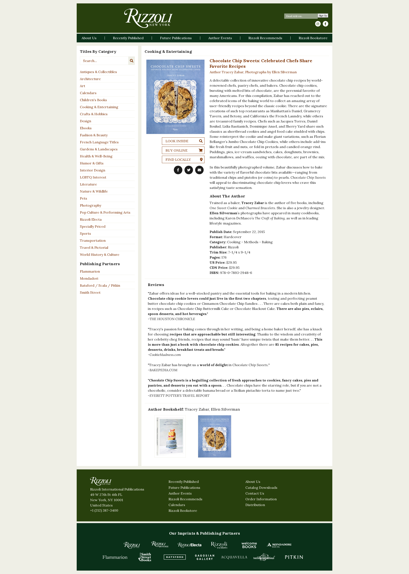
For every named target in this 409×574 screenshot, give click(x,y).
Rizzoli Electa (91, 219)
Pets (83, 198)
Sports (85, 233)
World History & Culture (99, 254)
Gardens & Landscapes (99, 149)
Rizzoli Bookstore (182, 510)
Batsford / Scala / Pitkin (100, 285)
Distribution (255, 505)
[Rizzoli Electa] (189, 545)
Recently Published (183, 481)
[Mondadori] (279, 545)
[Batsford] (175, 557)
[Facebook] (325, 24)
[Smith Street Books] (145, 557)
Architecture (90, 79)
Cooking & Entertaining (99, 107)
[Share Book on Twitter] (188, 170)
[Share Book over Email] (199, 170)
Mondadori (89, 278)
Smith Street (90, 292)
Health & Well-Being (96, 156)
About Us (252, 481)
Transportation (93, 240)
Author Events (180, 493)
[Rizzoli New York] (148, 18)
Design (85, 121)
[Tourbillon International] (264, 557)
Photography (90, 205)
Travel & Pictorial (94, 247)
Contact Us (254, 493)
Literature (88, 184)
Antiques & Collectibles (98, 72)
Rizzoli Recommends (185, 499)
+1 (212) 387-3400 (104, 510)
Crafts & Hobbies (94, 114)
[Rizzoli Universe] (160, 544)
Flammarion (90, 271)
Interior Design (92, 170)
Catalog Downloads (261, 487)
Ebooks (86, 128)
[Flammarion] (115, 557)
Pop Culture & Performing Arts (105, 212)
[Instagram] (318, 24)
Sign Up (323, 15)
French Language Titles (99, 142)
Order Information (261, 499)
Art (82, 86)
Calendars (88, 93)
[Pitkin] (294, 557)
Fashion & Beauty (94, 135)
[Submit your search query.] (131, 60)
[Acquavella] (234, 557)
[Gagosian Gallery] (204, 557)
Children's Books (93, 100)
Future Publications (184, 487)
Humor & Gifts (92, 163)
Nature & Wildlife (94, 191)
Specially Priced (92, 226)
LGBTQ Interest (93, 177)
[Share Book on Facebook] (178, 170)
